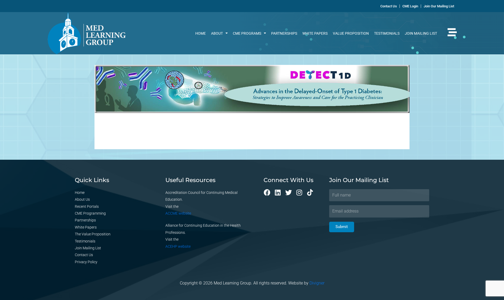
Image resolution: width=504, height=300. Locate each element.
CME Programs (247, 33)
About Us (82, 199)
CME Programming (90, 213)
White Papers (315, 33)
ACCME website (178, 213)
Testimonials (387, 33)
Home (200, 33)
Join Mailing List (421, 33)
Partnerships (284, 33)
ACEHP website (178, 246)
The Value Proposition (93, 234)
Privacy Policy (86, 262)
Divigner (316, 283)
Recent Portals (87, 206)
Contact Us (84, 255)
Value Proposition (351, 33)
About (217, 33)
